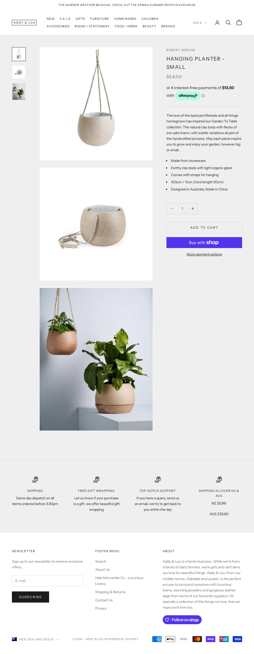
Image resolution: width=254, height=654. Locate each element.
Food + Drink (126, 26)
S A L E (65, 19)
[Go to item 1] (19, 54)
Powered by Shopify (121, 639)
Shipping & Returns (110, 592)
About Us (102, 569)
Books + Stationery (92, 26)
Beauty (149, 26)
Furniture (99, 19)
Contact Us (104, 600)
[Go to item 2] (19, 72)
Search (100, 561)
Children (150, 19)
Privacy (100, 608)
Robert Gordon (180, 50)
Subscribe (30, 597)
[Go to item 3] (19, 91)
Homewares (125, 19)
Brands (168, 26)
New (51, 19)
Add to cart (204, 227)
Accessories (58, 26)
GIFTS (80, 19)
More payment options (204, 254)
